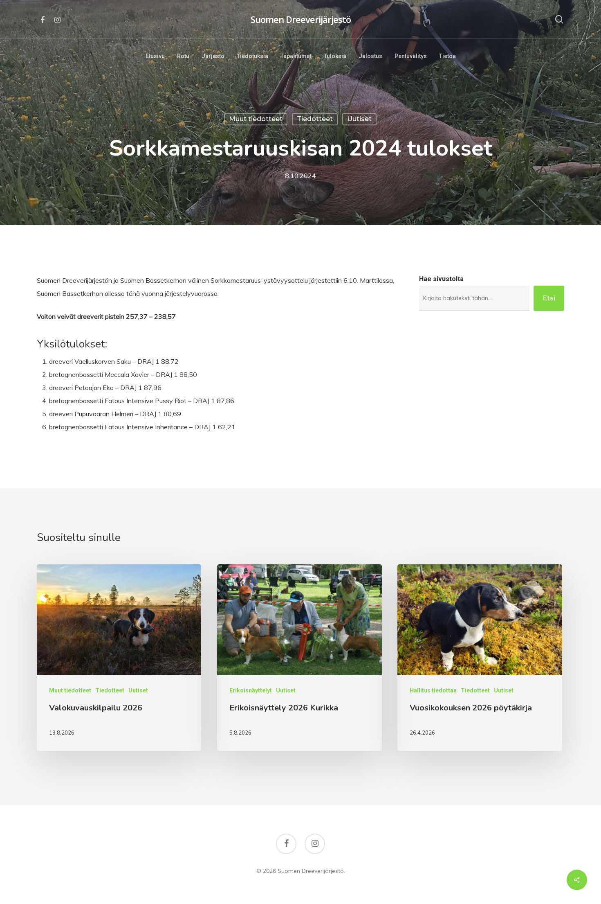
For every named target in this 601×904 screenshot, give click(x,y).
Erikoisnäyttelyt (250, 690)
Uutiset (359, 119)
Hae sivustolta (441, 279)
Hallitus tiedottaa (433, 690)
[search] (559, 19)
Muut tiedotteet (256, 119)
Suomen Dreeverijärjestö (301, 19)
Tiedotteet (315, 119)
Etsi (549, 298)
